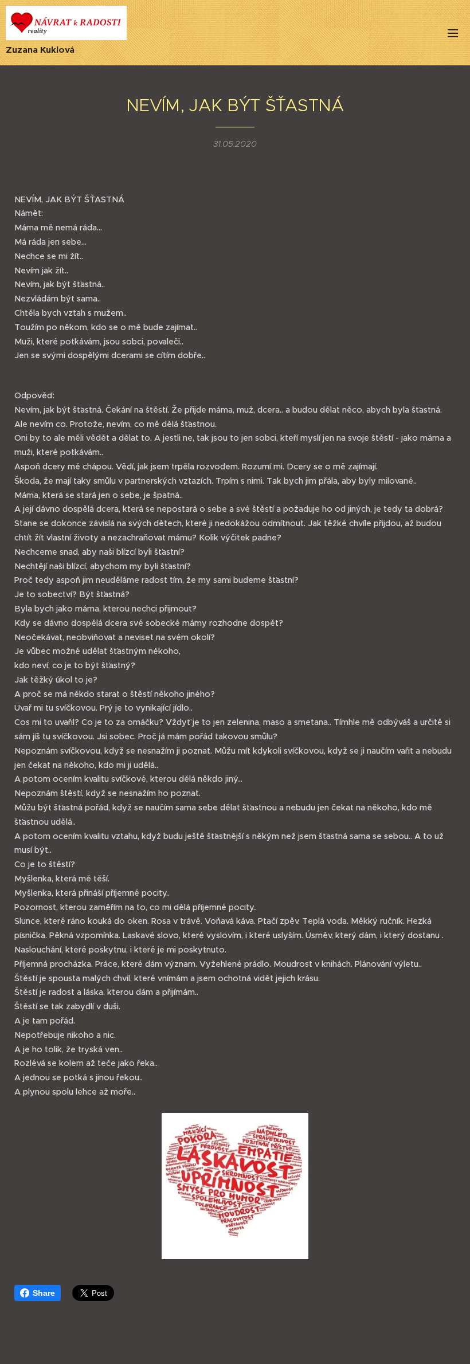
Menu (452, 32)
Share (44, 1293)
